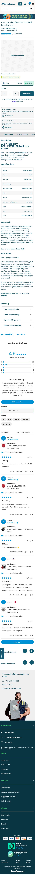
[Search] (31, 9)
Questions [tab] (20, 334)
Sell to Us (4, 769)
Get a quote (9, 116)
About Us (4, 819)
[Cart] (29, 4)
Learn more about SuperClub (12, 249)
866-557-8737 (7, 685)
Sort (17, 432)
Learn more (8, 127)
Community (5, 815)
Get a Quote (6, 765)
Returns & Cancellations (10, 792)
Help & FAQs (6, 801)
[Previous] (25, 651)
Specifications (22, 134)
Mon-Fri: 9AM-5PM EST (10, 681)
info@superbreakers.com (11, 688)
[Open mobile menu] (33, 4)
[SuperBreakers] (8, 4)
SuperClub (5, 760)
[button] (11, 33)
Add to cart (27, 94)
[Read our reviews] (17, 854)
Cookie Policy (28, 862)
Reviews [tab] (7, 334)
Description (8, 134)
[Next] (32, 134)
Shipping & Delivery (8, 796)
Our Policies (5, 788)
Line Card (4, 828)
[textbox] (17, 411)
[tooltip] (25, 380)
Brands (4, 824)
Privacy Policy (18, 862)
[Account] (25, 4)
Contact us (8, 742)
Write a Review (20, 402)
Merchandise (6, 774)
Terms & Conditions (4, 862)
